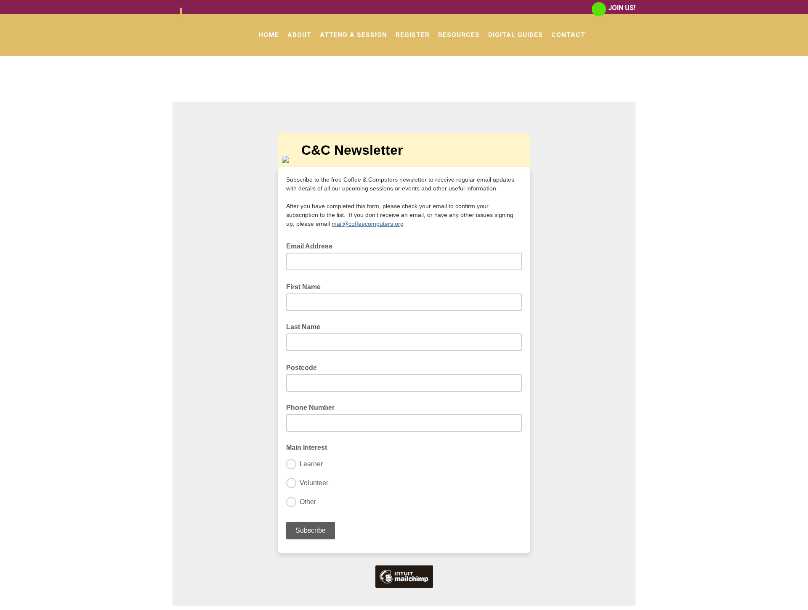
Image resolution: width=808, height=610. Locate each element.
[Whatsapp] (599, 9)
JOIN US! (621, 8)
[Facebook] (181, 15)
